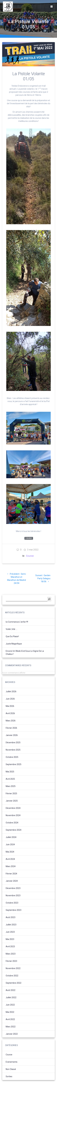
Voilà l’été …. (11, 629)
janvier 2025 (12, 801)
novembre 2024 (13, 815)
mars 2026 (10, 720)
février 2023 (11, 961)
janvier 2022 (12, 1034)
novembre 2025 (13, 750)
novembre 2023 (13, 895)
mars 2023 (10, 954)
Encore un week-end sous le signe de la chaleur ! (25, 652)
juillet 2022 (11, 997)
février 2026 (11, 728)
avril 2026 (10, 713)
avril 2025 (10, 779)
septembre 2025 (13, 764)
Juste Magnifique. (14, 644)
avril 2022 (10, 1019)
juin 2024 (10, 844)
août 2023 (10, 917)
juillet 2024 (11, 837)
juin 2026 (10, 699)
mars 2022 (10, 1026)
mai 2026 (10, 706)
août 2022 (10, 990)
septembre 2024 (13, 830)
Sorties (9, 1076)
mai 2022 (10, 1012)
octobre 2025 (12, 757)
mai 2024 (10, 852)
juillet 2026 (11, 691)
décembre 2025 (13, 742)
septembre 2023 (13, 910)
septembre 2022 (13, 983)
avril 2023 (10, 946)
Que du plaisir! (12, 636)
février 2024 (11, 873)
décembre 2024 (13, 808)
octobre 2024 (12, 822)
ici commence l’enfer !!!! (17, 622)
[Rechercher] (49, 599)
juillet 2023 (11, 924)
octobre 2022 (12, 975)
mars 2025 (10, 786)
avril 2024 (10, 859)
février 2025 (11, 793)
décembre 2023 (13, 888)
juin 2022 (10, 1005)
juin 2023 (10, 932)
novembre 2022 (13, 968)
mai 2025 (10, 771)
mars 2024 (10, 866)
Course (29, 538)
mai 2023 (10, 939)
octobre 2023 (12, 903)
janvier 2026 (12, 735)
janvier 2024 (12, 881)
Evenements (11, 1062)
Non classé (11, 1069)
